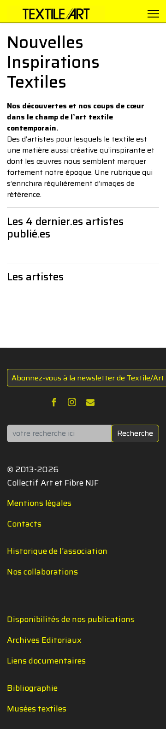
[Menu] (153, 14)
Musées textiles (36, 708)
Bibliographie (32, 688)
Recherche (135, 433)
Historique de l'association (57, 551)
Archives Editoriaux (44, 640)
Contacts (24, 523)
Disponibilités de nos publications (71, 619)
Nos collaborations (42, 571)
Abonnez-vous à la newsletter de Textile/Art (88, 378)
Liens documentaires (46, 660)
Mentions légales (39, 503)
